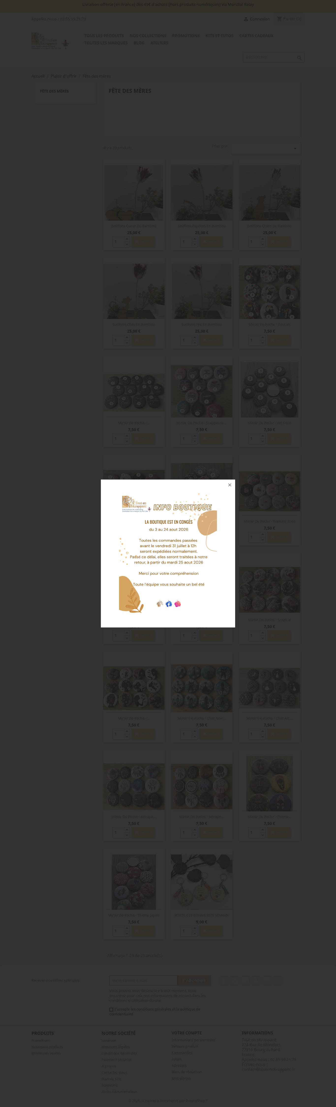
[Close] (229, 485)
